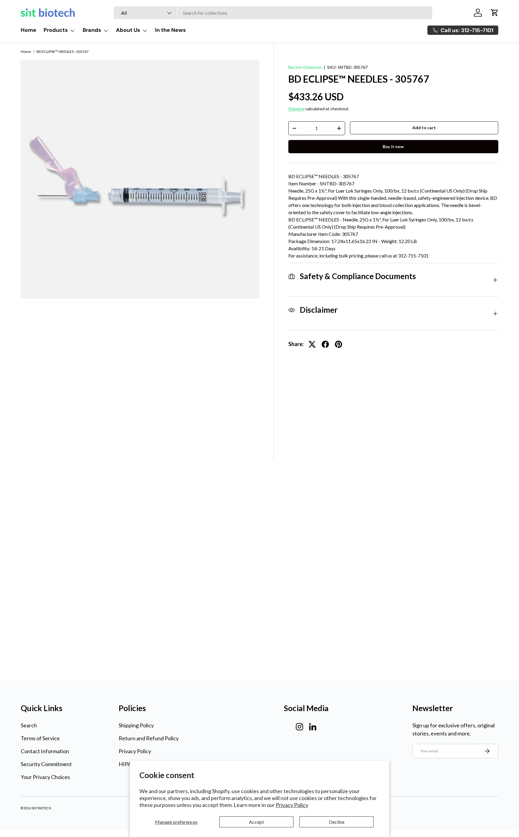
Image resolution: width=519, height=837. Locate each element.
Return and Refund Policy (149, 738)
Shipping (296, 108)
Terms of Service (40, 738)
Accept (256, 822)
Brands (92, 30)
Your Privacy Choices (45, 777)
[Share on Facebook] (325, 344)
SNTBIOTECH (41, 808)
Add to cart (424, 127)
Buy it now (393, 146)
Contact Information (45, 751)
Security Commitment (46, 764)
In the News (170, 30)
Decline (336, 822)
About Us (128, 30)
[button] (494, 12)
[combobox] (273, 12)
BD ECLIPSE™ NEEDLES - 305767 (63, 51)
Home (28, 30)
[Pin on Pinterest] (338, 344)
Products (56, 30)
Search (29, 725)
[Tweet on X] (312, 344)
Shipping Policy (136, 725)
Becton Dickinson (305, 67)
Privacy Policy (292, 805)
